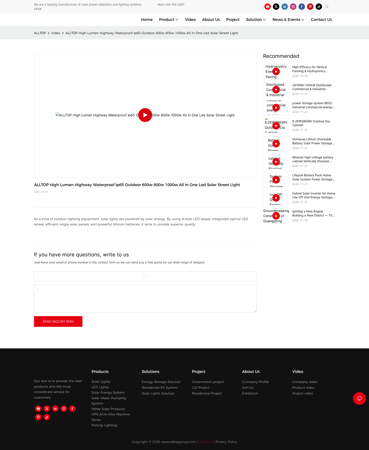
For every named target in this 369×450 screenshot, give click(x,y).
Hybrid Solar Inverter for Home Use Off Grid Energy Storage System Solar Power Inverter (313, 195)
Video (55, 33)
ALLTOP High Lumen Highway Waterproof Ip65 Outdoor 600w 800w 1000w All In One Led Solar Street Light (152, 33)
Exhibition (250, 393)
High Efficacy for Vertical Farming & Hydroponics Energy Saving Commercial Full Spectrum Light (311, 69)
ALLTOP (40, 33)
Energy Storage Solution (161, 382)
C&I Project (200, 388)
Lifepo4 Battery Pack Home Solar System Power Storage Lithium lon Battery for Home (312, 177)
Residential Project (207, 393)
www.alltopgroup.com (178, 442)
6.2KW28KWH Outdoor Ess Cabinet (311, 123)
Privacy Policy (226, 442)
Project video (302, 393)
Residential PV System (160, 388)
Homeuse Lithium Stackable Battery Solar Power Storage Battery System (312, 141)
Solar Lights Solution (158, 393)
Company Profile (255, 382)
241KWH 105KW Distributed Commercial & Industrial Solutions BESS (311, 87)
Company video (304, 382)
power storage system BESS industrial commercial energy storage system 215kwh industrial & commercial (312, 105)
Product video (303, 388)
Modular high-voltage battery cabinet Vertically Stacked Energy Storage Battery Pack (312, 159)
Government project (208, 382)
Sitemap (206, 442)
